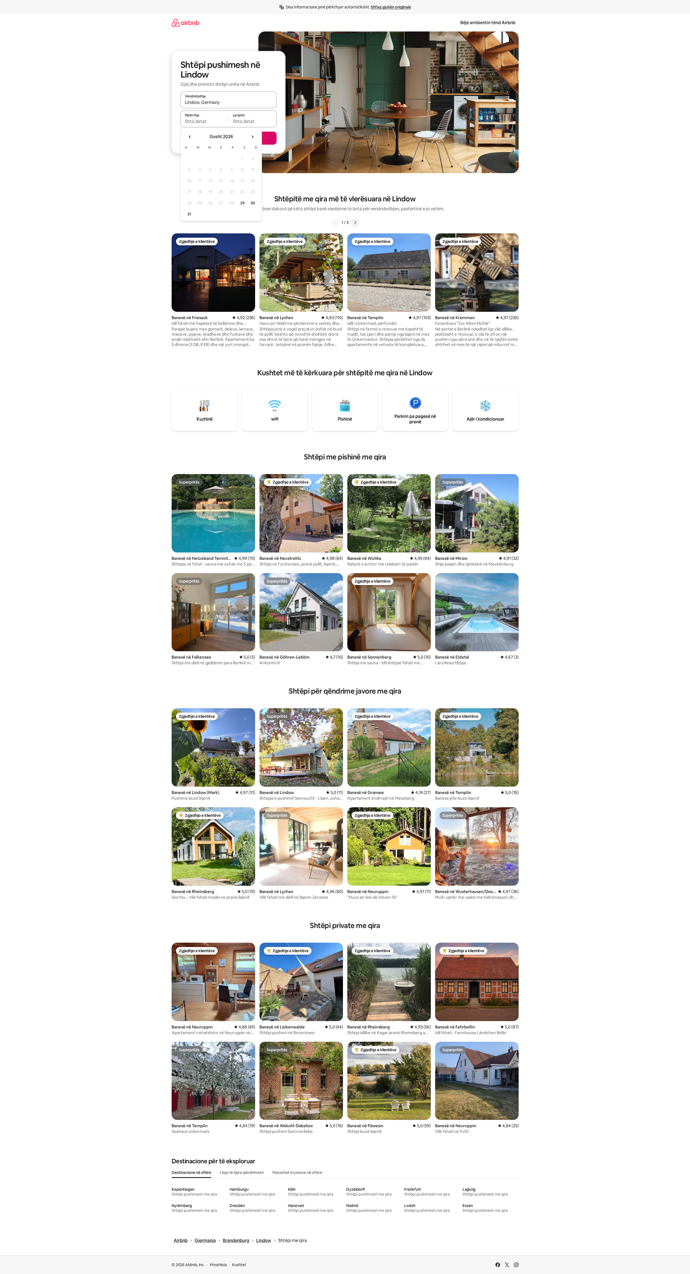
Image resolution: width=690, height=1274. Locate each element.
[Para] (355, 222)
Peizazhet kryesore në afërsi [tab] (297, 1172)
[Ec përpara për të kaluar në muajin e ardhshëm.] (252, 136)
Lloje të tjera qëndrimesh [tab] (242, 1172)
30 (253, 203)
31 (189, 214)
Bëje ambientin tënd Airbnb (487, 23)
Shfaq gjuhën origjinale (391, 7)
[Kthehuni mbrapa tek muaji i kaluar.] (190, 136)
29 (242, 203)
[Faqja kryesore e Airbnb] (185, 22)
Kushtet (239, 1264)
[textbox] (204, 121)
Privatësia (218, 1264)
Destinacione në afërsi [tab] (191, 1172)
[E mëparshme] (335, 222)
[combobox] (228, 102)
